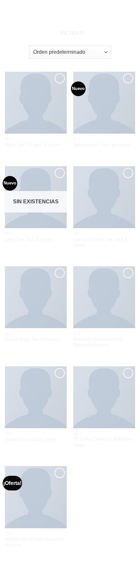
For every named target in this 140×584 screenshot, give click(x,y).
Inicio (61, 21)
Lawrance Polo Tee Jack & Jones (100, 242)
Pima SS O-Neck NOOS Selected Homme (97, 342)
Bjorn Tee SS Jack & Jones (32, 144)
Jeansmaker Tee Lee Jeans (101, 144)
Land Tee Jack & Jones (29, 239)
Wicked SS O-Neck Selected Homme (34, 542)
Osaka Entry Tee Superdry (32, 339)
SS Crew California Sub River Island (103, 442)
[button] (69, 33)
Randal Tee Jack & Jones (31, 439)
